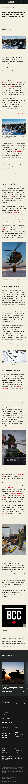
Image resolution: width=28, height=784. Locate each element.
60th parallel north (18, 113)
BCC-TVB (4, 735)
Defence (17, 736)
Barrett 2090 (18, 482)
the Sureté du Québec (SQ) (16, 219)
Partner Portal (7, 722)
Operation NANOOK (18, 151)
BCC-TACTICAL (6, 733)
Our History (18, 750)
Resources (5, 744)
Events (4, 750)
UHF (19, 476)
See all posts (6, 659)
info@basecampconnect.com (8, 714)
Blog (3, 748)
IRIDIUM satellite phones (15, 493)
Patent (4, 762)
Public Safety (19, 734)
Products (5, 727)
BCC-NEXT (5, 731)
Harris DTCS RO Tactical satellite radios (15, 487)
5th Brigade (5, 229)
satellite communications (16, 390)
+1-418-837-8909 (5, 712)
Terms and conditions (6, 778)
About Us (17, 748)
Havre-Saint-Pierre (15, 212)
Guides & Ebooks (7, 756)
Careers (17, 755)
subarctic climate (15, 186)
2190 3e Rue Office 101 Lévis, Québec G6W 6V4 (5, 708)
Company (17, 744)
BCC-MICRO (5, 737)
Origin (16, 752)
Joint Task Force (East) (17, 308)
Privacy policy (5, 779)
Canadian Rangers (9, 86)
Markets (17, 727)
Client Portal (6, 718)
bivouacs (10, 196)
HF (3, 482)
